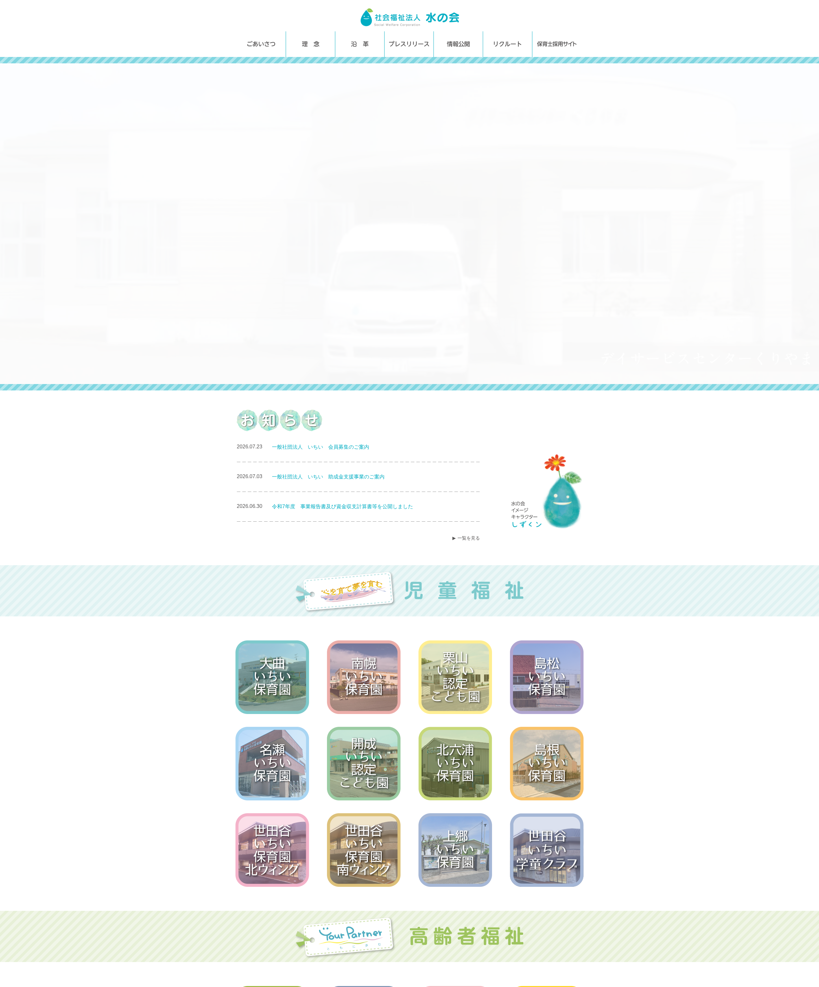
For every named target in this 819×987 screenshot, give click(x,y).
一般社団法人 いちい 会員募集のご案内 (320, 447)
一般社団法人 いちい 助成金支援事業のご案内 (328, 476)
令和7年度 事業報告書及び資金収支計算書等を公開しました (342, 506)
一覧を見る (468, 538)
